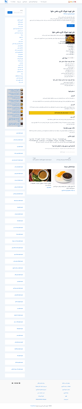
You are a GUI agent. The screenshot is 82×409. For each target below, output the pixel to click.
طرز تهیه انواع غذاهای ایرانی (19, 295)
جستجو (21, 10)
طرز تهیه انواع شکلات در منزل (18, 322)
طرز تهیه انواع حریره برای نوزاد (18, 200)
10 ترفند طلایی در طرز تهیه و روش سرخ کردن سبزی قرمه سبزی (64, 187)
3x (68, 57)
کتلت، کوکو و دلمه (19, 80)
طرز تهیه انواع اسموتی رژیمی (18, 173)
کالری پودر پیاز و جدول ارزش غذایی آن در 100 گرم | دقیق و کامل (14, 119)
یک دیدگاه (73, 190)
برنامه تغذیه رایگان (41, 383)
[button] (40, 2)
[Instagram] (16, 383)
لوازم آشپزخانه (20, 58)
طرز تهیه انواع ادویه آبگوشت (18, 349)
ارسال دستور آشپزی (66, 389)
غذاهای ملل (20, 54)
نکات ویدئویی (20, 67)
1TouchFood (33, 406)
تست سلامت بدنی (41, 393)
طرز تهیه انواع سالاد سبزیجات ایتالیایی (17, 369)
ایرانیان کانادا (20, 22)
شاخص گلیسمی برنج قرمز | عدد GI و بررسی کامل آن (14, 97)
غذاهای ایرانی (68, 190)
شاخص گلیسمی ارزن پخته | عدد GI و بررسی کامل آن (13, 104)
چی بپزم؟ (19, 2)
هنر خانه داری (20, 69)
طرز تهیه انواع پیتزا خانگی (19, 362)
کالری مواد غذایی (19, 78)
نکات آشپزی (64, 190)
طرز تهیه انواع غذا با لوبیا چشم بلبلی (17, 160)
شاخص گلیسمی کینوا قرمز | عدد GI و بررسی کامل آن (13, 115)
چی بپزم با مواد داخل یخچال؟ (41, 386)
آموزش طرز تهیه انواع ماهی (19, 342)
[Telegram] (14, 383)
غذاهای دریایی (20, 48)
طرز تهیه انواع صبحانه (19, 234)
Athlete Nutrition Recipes (41, 399)
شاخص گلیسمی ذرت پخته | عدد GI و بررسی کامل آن (13, 111)
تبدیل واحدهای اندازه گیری (41, 389)
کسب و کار (21, 82)
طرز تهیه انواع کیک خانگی (19, 301)
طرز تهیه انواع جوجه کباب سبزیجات (17, 241)
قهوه (66, 396)
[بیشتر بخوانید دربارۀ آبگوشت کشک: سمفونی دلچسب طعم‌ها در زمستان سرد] (40, 175)
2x (70, 57)
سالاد (22, 35)
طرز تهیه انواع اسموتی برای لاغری (18, 288)
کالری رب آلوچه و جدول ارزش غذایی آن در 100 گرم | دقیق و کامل (14, 125)
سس (22, 39)
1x (72, 57)
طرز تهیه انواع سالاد (20, 355)
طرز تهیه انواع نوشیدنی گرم (19, 166)
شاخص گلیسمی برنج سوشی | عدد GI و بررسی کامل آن (14, 93)
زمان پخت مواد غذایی (19, 33)
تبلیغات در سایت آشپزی (66, 386)
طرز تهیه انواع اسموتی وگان (19, 274)
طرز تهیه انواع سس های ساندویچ (18, 268)
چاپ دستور (70, 25)
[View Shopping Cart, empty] (6, 2)
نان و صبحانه (20, 61)
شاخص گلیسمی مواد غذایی (17, 43)
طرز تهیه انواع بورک (20, 207)
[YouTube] (12, 383)
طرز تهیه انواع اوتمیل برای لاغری (18, 193)
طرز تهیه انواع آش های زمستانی (18, 261)
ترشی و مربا (21, 26)
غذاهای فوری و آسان (19, 52)
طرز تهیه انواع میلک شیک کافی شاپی (17, 247)
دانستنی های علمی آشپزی (18, 28)
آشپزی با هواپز (20, 20)
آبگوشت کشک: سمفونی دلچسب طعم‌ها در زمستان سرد (40, 184)
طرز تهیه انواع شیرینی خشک (18, 153)
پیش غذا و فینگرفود (19, 76)
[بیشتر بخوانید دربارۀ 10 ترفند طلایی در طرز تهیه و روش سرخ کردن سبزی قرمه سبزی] (64, 177)
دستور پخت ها (44, 2)
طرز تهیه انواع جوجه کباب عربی (18, 227)
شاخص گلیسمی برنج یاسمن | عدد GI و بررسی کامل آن (14, 90)
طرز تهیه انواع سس (20, 308)
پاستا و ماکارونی (20, 71)
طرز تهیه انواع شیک (20, 220)
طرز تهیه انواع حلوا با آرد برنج (18, 254)
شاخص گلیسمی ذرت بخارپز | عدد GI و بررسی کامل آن (13, 108)
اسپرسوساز (66, 399)
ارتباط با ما (13, 2)
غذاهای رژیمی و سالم (19, 50)
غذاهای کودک (20, 56)
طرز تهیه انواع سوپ (20, 146)
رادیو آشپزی (25, 2)
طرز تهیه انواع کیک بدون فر (19, 180)
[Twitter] (17, 383)
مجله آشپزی (66, 393)
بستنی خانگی (20, 24)
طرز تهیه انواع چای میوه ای (19, 214)
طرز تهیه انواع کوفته (20, 328)
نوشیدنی (21, 63)
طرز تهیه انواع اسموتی (19, 133)
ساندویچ (21, 37)
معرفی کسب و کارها (66, 383)
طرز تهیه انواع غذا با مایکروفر (18, 315)
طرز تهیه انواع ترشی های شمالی (18, 139)
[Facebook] (19, 383)
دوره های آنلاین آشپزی (33, 2)
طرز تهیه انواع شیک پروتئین (18, 187)
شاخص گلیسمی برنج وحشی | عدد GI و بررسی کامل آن (14, 101)
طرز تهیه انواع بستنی (20, 335)
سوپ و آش (21, 41)
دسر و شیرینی (20, 31)
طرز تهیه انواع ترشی (20, 281)
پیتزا (22, 74)
